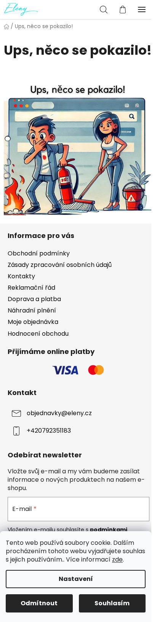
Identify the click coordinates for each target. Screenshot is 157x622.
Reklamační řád (31, 287)
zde (117, 559)
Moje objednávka (33, 321)
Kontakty (21, 276)
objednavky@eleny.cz (59, 413)
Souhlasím (112, 603)
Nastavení (76, 578)
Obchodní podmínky (39, 253)
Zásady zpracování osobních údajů (60, 264)
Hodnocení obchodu (38, 333)
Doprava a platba (34, 299)
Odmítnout (39, 603)
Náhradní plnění (32, 310)
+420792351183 (49, 431)
